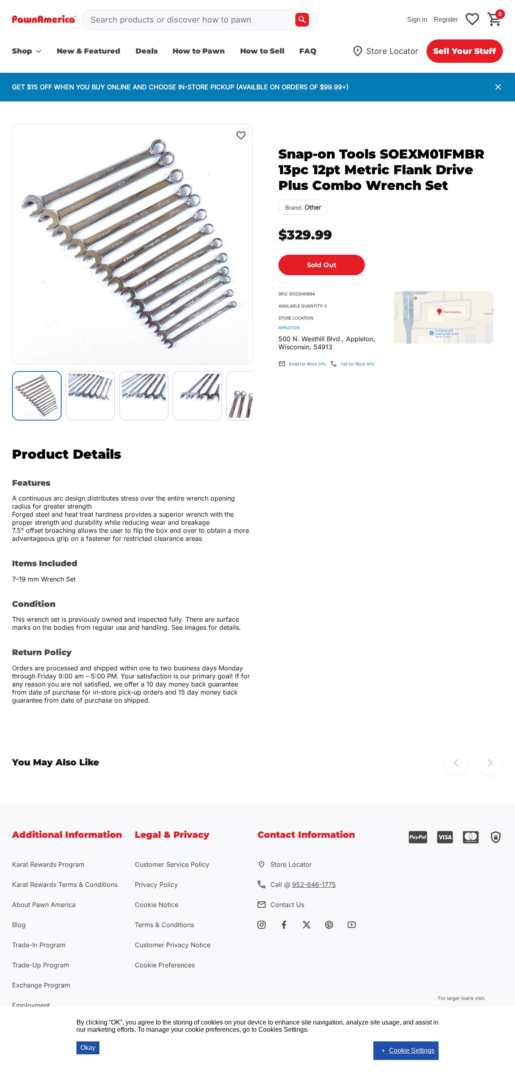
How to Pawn (199, 51)
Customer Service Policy (172, 864)
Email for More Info (307, 363)
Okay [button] (87, 1047)
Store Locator (392, 51)
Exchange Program (41, 985)
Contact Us (287, 905)
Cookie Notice (156, 905)
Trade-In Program (39, 945)
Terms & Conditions (164, 925)
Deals (147, 51)
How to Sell (262, 51)
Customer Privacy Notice (172, 945)
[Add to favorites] (472, 20)
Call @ (303, 884)
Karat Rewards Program (48, 864)
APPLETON (289, 327)
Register (446, 19)
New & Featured (88, 51)
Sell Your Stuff (464, 51)
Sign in (417, 19)
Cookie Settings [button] (412, 1050)
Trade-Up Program (40, 965)
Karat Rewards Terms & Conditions (64, 884)
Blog (19, 925)
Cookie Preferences (165, 965)
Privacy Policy (156, 884)
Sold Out (321, 265)
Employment (31, 1005)
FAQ (307, 51)
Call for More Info (357, 363)
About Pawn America (44, 905)
